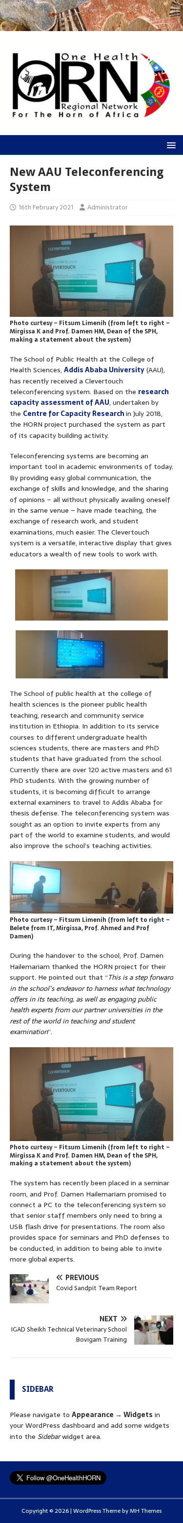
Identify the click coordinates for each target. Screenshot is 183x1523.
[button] (170, 145)
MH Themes (146, 1511)
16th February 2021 (46, 207)
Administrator (107, 207)
